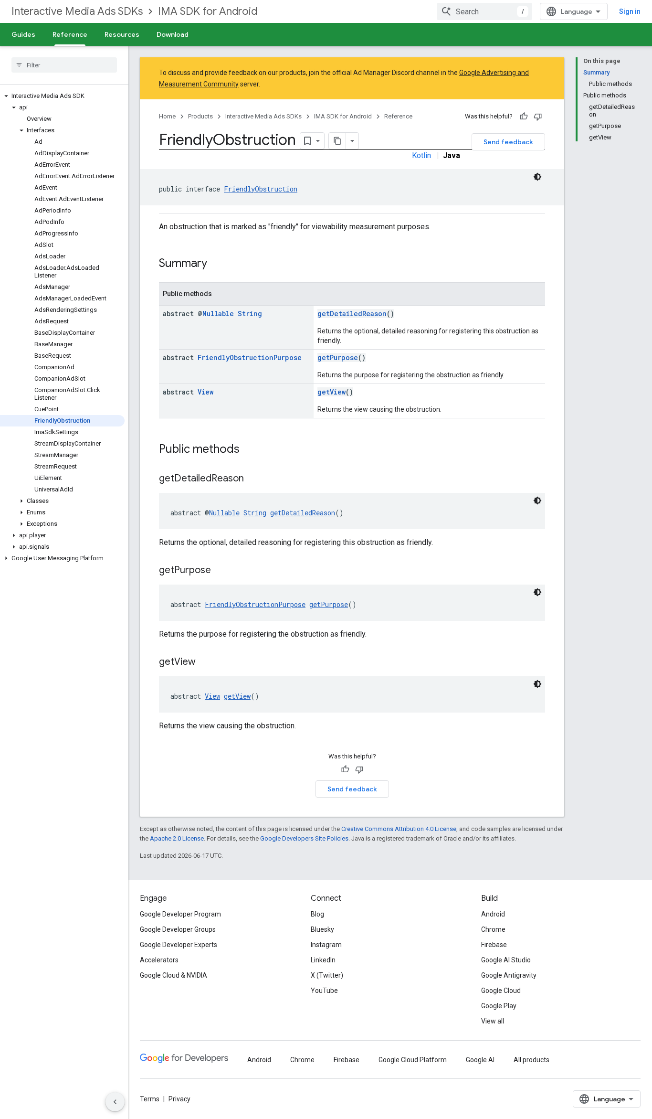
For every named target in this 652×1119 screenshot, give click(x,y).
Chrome (493, 929)
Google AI (480, 1060)
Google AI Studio (506, 960)
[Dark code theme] (537, 176)
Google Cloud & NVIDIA (173, 975)
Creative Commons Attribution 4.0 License (398, 828)
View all (492, 1021)
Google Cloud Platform (413, 1060)
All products (531, 1060)
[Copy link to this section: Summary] (216, 264)
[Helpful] (523, 116)
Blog (317, 914)
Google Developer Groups (178, 929)
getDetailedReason (352, 313)
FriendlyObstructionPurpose (250, 357)
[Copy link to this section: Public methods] (249, 450)
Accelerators (159, 960)
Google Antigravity (508, 975)
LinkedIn (323, 960)
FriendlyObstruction (260, 188)
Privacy (179, 1099)
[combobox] (484, 11)
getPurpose (337, 357)
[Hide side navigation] (115, 1101)
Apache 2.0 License (177, 838)
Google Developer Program (180, 914)
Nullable (218, 313)
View (205, 391)
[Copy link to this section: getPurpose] (220, 570)
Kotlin (421, 155)
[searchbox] (64, 65)
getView (331, 391)
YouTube (324, 990)
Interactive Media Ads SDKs (77, 11)
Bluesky (322, 929)
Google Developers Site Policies (304, 838)
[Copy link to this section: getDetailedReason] (253, 479)
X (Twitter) (327, 975)
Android (493, 914)
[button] (62, 96)
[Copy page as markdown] (337, 141)
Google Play (498, 1006)
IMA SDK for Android (207, 11)
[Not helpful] (538, 116)
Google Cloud (501, 990)
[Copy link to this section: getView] (205, 662)
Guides (23, 34)
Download (173, 34)
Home (167, 116)
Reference (70, 34)
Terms (149, 1099)
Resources (122, 34)
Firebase (494, 944)
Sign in (630, 11)
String (250, 313)
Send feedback (508, 142)
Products (200, 116)
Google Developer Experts (178, 944)
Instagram (326, 944)
